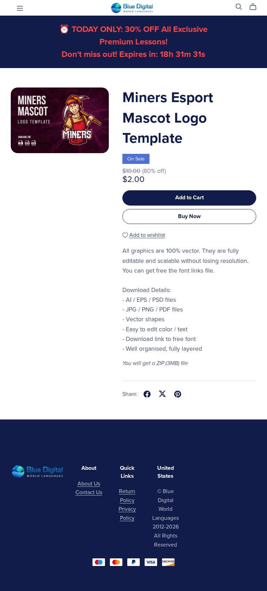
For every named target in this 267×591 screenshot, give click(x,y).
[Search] (239, 6)
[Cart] (255, 6)
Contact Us (88, 492)
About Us (89, 483)
